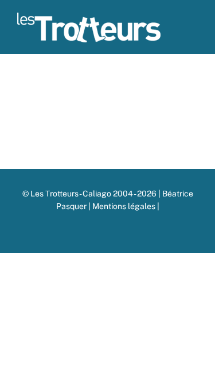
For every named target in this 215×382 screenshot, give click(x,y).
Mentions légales (124, 206)
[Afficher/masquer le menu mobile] (193, 32)
